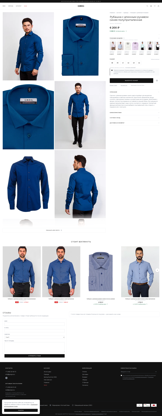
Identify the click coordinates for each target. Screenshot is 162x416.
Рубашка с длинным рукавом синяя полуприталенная (22, 298)
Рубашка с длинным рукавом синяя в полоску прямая (101, 298)
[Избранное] (155, 6)
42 (128, 63)
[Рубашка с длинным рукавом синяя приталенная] (61, 271)
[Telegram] (6, 378)
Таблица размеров (155, 59)
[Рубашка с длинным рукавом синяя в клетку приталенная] (140, 271)
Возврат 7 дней (113, 85)
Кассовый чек (124, 85)
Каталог (19, 6)
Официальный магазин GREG (83, 405)
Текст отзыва (9, 340)
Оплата (84, 371)
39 (117, 63)
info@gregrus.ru (10, 374)
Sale (25, 6)
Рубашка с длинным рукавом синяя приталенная (61, 298)
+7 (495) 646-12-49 (10, 387)
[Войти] (151, 6)
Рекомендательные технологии (149, 411)
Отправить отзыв (34, 355)
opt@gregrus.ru (10, 390)
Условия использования (97, 414)
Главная (112, 12)
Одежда (126, 12)
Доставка (85, 374)
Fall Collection (48, 380)
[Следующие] (157, 45)
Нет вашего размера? (130, 67)
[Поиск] (147, 6)
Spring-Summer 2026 (50, 377)
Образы (10, 6)
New (4, 6)
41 (123, 63)
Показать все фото (54, 230)
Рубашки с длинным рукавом (139, 12)
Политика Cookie (136, 411)
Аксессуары (47, 371)
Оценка (7, 334)
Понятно (21, 410)
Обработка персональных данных (109, 411)
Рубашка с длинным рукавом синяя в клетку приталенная (140, 298)
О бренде (85, 382)
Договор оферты (78, 411)
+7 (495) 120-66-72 (10, 371)
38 (112, 63)
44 (139, 63)
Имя (5, 321)
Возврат (84, 377)
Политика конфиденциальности (91, 411)
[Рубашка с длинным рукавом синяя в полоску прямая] (101, 271)
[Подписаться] (156, 372)
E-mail (6, 327)
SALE (45, 385)
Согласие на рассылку (124, 411)
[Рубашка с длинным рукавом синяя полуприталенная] (22, 271)
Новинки (46, 382)
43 (134, 63)
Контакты (85, 385)
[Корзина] (158, 6)
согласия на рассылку (141, 377)
